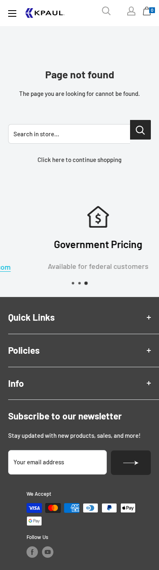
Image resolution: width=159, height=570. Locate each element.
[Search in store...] (140, 130)
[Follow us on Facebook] (32, 552)
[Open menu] (12, 13)
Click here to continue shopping (79, 159)
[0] (147, 13)
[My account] (131, 11)
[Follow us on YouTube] (47, 552)
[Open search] (106, 11)
